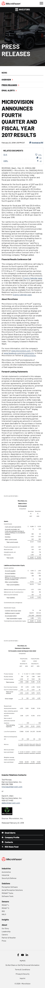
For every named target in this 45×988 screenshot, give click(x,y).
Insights (5, 919)
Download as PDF (37, 143)
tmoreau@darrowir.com (12, 786)
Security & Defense (9, 878)
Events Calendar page (32, 278)
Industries (6, 868)
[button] (41, 3)
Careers (5, 934)
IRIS (3, 911)
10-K (5, 154)
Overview (6, 79)
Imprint (22, 978)
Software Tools (7, 896)
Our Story (5, 928)
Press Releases (9, 85)
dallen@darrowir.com (11, 803)
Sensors (5, 901)
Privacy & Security (22, 974)
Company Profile (11, 837)
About (4, 925)
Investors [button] (24, 9)
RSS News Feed (11, 847)
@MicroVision (30, 355)
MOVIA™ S (5, 908)
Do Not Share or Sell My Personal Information (22, 965)
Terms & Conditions (22, 969)
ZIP (41, 161)
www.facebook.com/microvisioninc (19, 353)
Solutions (6, 883)
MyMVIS (22, 961)
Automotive (6, 872)
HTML (40, 155)
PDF (40, 158)
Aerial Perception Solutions (12, 890)
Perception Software (10, 887)
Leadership (6, 931)
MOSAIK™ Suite (7, 893)
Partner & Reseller (9, 938)
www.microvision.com (20, 350)
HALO (4, 914)
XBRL (5, 161)
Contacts (8, 842)
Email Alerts (8, 90)
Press (4, 941)
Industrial (5, 875)
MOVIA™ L (5, 905)
